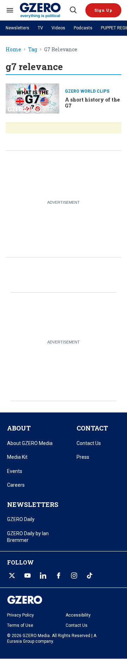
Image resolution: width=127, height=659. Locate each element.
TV (40, 27)
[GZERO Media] (44, 10)
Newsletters (17, 27)
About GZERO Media (30, 443)
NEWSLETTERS (32, 504)
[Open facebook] (59, 575)
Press (83, 457)
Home (13, 50)
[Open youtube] (27, 575)
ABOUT (19, 428)
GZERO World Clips (87, 91)
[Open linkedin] (43, 575)
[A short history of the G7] (32, 98)
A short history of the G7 (92, 102)
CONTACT (92, 428)
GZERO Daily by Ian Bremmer (28, 537)
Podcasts (83, 27)
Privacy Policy (20, 615)
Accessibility (78, 615)
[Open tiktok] (90, 575)
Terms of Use (20, 625)
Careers (16, 485)
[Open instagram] (74, 575)
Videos (58, 27)
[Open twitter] (12, 575)
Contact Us (89, 443)
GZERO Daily (21, 519)
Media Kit (17, 457)
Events (14, 471)
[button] (103, 10)
